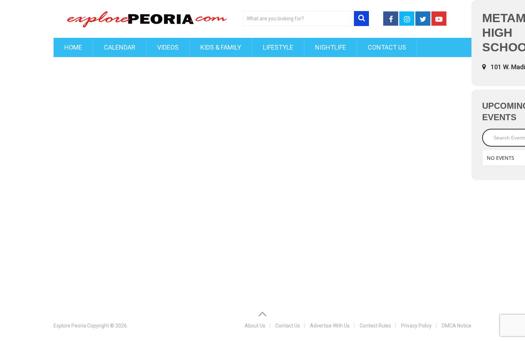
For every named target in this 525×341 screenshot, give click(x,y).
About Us (255, 326)
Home (73, 47)
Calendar (119, 47)
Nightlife (330, 47)
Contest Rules (375, 326)
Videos (168, 47)
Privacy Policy (416, 326)
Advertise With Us (330, 326)
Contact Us (387, 47)
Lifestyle (278, 47)
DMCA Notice (456, 326)
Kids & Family (220, 47)
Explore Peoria (70, 326)
